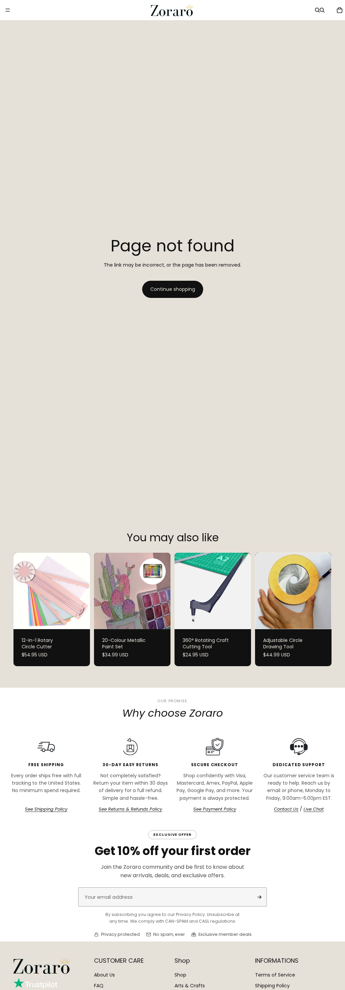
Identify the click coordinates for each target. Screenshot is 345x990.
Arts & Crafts (190, 985)
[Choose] (79, 619)
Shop (180, 974)
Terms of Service (275, 974)
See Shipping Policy (46, 809)
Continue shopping (172, 289)
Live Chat (314, 809)
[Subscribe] (259, 897)
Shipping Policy (272, 985)
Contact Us (286, 809)
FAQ (98, 985)
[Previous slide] (20, 590)
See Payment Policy (214, 809)
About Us (104, 974)
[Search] (317, 10)
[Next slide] (82, 590)
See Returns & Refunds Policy (130, 809)
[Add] (240, 619)
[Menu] (7, 10)
